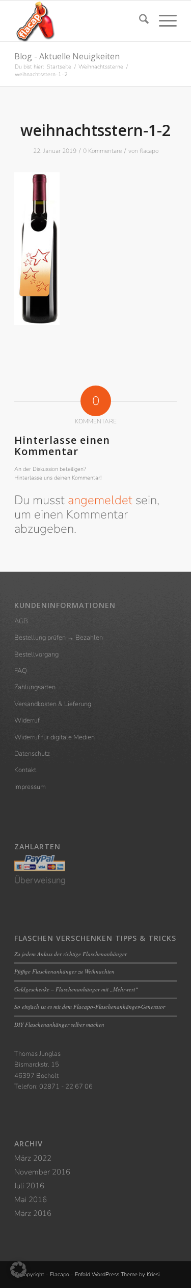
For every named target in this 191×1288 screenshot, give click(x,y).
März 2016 (32, 1213)
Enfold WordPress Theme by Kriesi (117, 1274)
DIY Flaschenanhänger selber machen (59, 1024)
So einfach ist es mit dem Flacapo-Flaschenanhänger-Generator (89, 1006)
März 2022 (32, 1158)
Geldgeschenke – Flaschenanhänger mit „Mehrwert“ (76, 989)
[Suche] (139, 21)
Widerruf (27, 720)
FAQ (20, 670)
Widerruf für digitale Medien (54, 737)
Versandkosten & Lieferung (52, 704)
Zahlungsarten (35, 687)
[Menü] (163, 21)
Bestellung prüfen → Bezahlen (58, 637)
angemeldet (100, 500)
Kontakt (25, 770)
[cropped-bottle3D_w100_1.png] (79, 21)
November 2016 (42, 1172)
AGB (21, 621)
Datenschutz (32, 753)
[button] (18, 1269)
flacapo (149, 151)
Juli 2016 (29, 1186)
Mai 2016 (30, 1199)
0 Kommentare (102, 151)
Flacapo (59, 1274)
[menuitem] (139, 21)
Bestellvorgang (36, 654)
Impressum (30, 787)
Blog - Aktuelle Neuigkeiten (67, 56)
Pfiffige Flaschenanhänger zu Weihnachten (64, 971)
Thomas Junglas (37, 1053)
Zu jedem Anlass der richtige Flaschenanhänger (70, 954)
